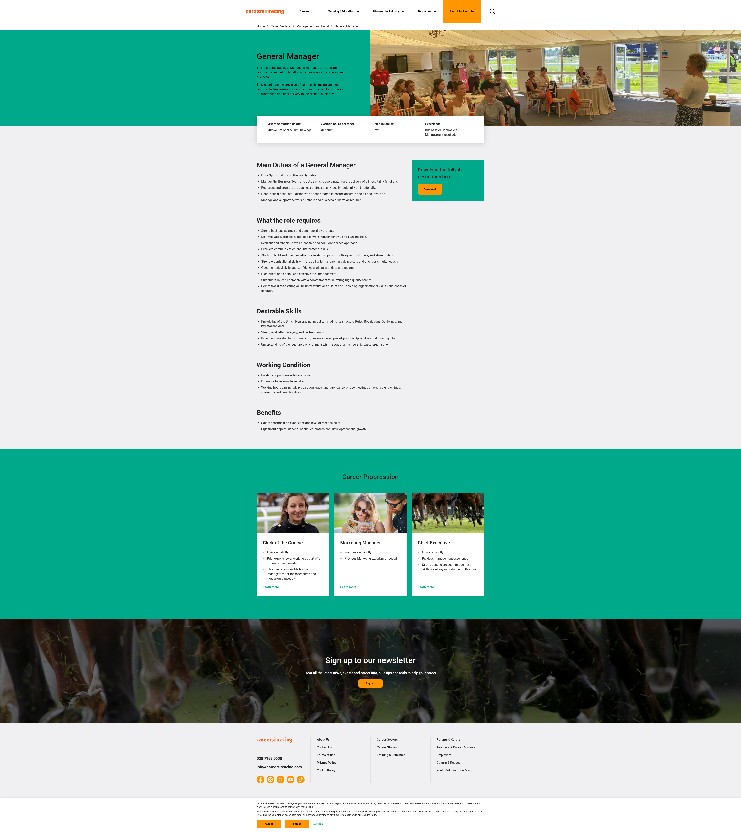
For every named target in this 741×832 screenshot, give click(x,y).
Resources (424, 11)
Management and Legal (312, 26)
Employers (444, 755)
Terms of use (326, 755)
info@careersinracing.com (279, 767)
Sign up (370, 683)
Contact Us (324, 747)
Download (430, 189)
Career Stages (387, 747)
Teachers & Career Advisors (456, 747)
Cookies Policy (369, 815)
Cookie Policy (326, 770)
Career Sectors (280, 26)
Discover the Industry (386, 11)
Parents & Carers (448, 739)
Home (261, 26)
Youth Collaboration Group (455, 770)
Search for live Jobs (462, 11)
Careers (305, 11)
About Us (323, 739)
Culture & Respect (449, 763)
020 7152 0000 (269, 758)
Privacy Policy (326, 763)
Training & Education (341, 11)
